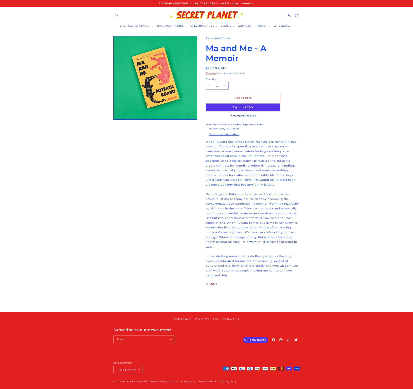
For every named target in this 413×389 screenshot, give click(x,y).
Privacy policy (188, 381)
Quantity (211, 79)
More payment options (243, 115)
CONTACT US (230, 319)
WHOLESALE (182, 319)
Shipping (211, 73)
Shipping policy (228, 381)
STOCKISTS (202, 319)
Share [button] (213, 283)
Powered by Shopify (148, 381)
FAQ (215, 319)
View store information (224, 134)
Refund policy (169, 381)
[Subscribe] (170, 339)
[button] (117, 15)
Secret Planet (129, 381)
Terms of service (208, 381)
